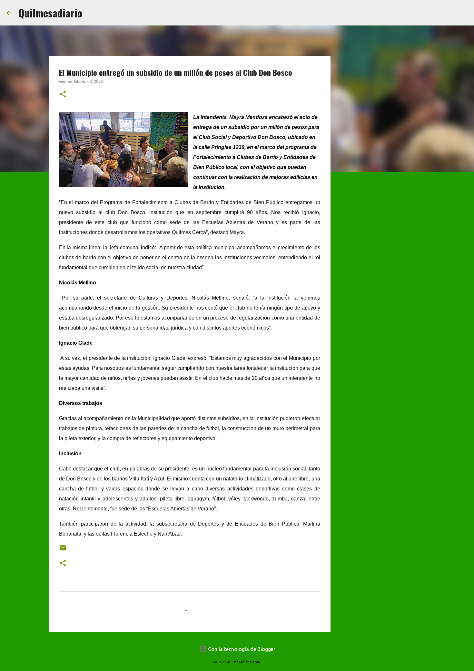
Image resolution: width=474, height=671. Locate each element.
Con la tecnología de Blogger (241, 649)
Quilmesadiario (50, 12)
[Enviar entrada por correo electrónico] (63, 550)
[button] (63, 94)
